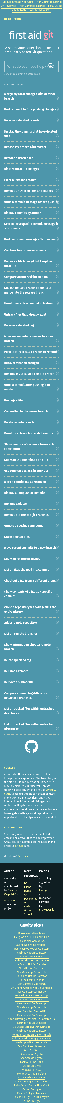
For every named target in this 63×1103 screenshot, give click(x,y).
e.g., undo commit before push (22, 74)
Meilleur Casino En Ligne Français (31, 1034)
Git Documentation (33, 897)
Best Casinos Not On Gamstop (31, 949)
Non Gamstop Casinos (32, 6)
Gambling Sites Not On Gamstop (31, 960)
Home (7, 19)
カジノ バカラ (31, 1050)
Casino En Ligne (31, 1066)
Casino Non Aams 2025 (32, 941)
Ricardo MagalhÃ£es (11, 892)
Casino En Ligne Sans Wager (31, 1081)
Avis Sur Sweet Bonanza (31, 1046)
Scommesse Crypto (31, 1054)
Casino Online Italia (31, 1062)
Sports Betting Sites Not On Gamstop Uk (31, 1019)
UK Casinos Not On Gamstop (31, 995)
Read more (10, 900)
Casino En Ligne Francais (31, 1093)
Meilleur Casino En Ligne (31, 1074)
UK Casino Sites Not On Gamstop (32, 1027)
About (17, 19)
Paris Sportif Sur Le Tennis (31, 1042)
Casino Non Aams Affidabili (31, 945)
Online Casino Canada (31, 980)
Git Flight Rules (27, 887)
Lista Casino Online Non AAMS (31, 1085)
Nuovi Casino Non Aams (31, 1077)
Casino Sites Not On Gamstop (32, 956)
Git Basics (28, 904)
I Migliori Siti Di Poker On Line (31, 937)
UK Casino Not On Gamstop (31, 964)
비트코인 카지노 (31, 1070)
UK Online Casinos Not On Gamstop (31, 988)
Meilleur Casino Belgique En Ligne (31, 1038)
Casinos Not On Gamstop (31, 953)
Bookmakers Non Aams (31, 933)
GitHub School (28, 912)
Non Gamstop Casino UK (31, 984)
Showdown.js (46, 910)
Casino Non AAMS (40, 10)
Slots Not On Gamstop (31, 968)
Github (19, 846)
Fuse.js (43, 890)
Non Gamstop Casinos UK (31, 972)
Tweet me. (23, 856)
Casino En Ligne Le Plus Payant (31, 1097)
